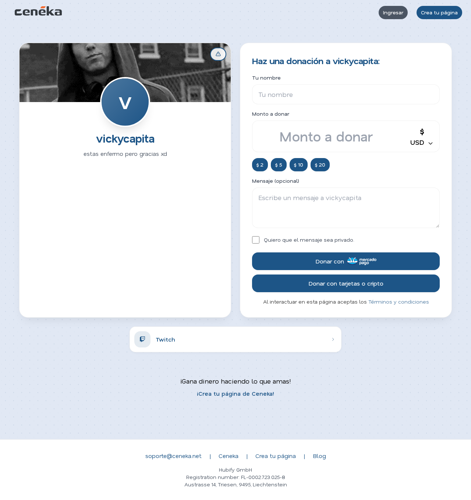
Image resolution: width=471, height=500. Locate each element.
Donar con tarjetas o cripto (345, 283)
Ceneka (228, 455)
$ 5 (278, 164)
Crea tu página (439, 12)
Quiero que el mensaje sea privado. (309, 239)
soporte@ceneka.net (173, 455)
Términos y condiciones (398, 301)
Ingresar (393, 12)
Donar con (329, 261)
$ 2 (259, 164)
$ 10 (298, 164)
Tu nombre (266, 77)
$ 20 (320, 164)
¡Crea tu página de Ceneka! (235, 393)
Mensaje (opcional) (275, 180)
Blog (319, 455)
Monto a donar (270, 113)
